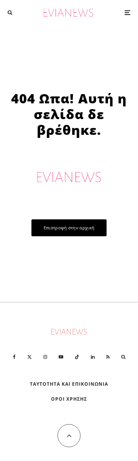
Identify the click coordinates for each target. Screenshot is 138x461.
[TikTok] (77, 357)
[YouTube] (61, 357)
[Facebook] (14, 357)
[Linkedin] (92, 357)
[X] (29, 357)
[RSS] (107, 357)
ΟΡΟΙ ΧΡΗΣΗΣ (69, 399)
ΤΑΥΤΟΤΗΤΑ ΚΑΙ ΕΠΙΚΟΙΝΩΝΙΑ (69, 384)
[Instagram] (45, 357)
